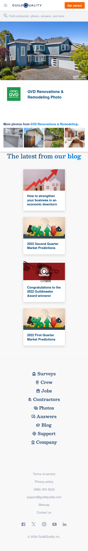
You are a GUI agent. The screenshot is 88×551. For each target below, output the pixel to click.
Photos (46, 407)
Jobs (46, 390)
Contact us (44, 512)
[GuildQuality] (27, 5)
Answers (47, 416)
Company (46, 442)
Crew (47, 382)
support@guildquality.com (44, 497)
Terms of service (44, 474)
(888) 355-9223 (44, 489)
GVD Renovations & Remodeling (54, 124)
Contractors (46, 399)
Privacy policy (44, 481)
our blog (67, 156)
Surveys (46, 373)
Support (47, 433)
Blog (46, 424)
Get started (74, 5)
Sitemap (44, 504)
